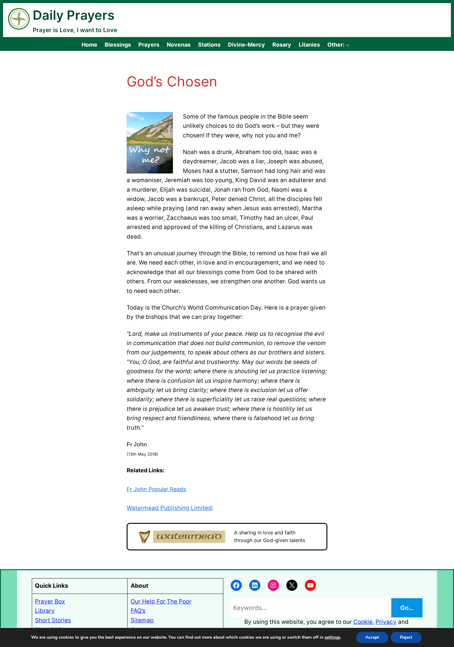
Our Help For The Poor (161, 601)
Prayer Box (50, 601)
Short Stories (53, 620)
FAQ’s (138, 610)
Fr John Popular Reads (156, 489)
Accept (372, 637)
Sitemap (142, 620)
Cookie (362, 621)
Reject (406, 637)
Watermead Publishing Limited (169, 507)
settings (332, 637)
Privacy (386, 621)
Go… (407, 608)
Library (45, 610)
